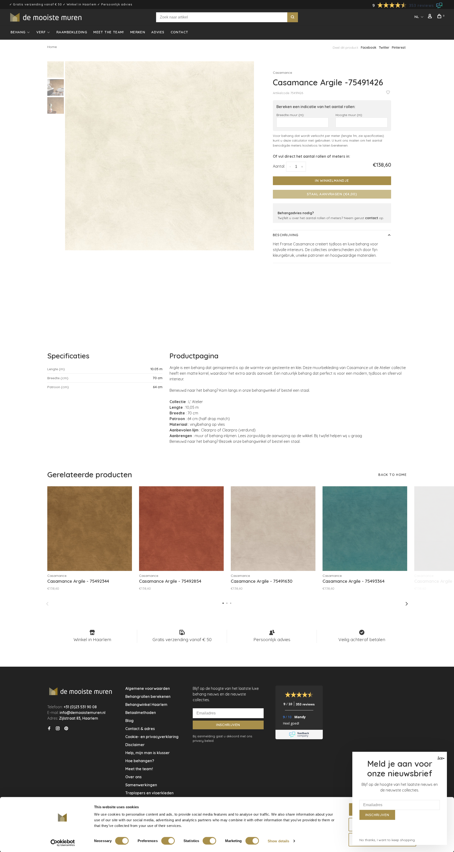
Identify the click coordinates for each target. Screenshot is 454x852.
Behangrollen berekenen (147, 696)
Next (406, 603)
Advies (157, 32)
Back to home (392, 475)
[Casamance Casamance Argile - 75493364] (365, 528)
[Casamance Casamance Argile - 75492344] (89, 528)
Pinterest (399, 47)
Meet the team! (108, 32)
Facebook (368, 47)
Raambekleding (72, 32)
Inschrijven (228, 725)
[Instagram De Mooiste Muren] (58, 728)
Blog (129, 720)
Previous (47, 603)
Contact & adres (140, 728)
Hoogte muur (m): (349, 115)
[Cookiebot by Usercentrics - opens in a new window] (62, 842)
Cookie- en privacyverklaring (152, 736)
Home (52, 47)
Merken (137, 32)
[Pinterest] (66, 728)
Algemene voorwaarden (147, 688)
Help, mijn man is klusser (147, 752)
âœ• (440, 758)
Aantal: (279, 166)
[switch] (168, 840)
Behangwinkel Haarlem (146, 704)
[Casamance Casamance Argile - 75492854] (181, 528)
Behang (18, 32)
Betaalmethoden (140, 712)
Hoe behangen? (139, 760)
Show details (278, 841)
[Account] (430, 17)
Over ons (133, 776)
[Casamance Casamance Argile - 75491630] (273, 528)
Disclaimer (135, 744)
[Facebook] (49, 728)
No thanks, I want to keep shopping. (387, 840)
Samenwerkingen (141, 784)
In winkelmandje (332, 180)
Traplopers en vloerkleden (149, 793)
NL (417, 17)
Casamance (282, 72)
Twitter (384, 47)
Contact (179, 32)
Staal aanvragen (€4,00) (332, 194)
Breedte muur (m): (290, 115)
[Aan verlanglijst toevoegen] (388, 92)
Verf (41, 32)
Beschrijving (285, 235)
